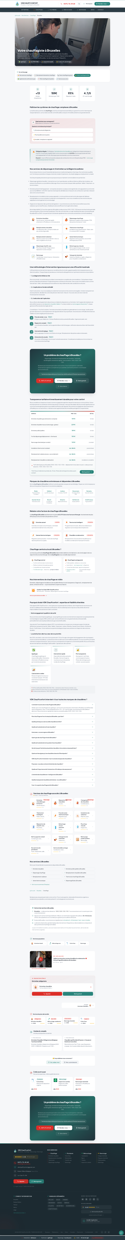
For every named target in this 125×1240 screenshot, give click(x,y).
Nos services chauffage (25, 75)
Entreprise (25, 9)
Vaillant (51, 1199)
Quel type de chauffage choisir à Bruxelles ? (44, 737)
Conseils (72, 1232)
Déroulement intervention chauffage (45, 75)
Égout (83, 1158)
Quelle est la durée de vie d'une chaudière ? (44, 727)
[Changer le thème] (79, 3)
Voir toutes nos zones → (20, 1212)
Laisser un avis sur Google (95, 1215)
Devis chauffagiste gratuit (65, 75)
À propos (47, 1232)
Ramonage (82, 9)
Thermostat (51, 1160)
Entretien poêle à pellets (71, 570)
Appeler (48, 994)
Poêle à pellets (101, 1160)
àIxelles (88, 920)
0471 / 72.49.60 (46, 380)
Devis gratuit (82, 380)
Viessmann (51, 1202)
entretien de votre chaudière (63, 151)
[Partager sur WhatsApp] (90, 1199)
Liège (15, 1210)
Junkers (65, 1199)
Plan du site (80, 1232)
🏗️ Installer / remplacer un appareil (42, 139)
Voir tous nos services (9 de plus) (40, 884)
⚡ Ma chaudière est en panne (41, 135)
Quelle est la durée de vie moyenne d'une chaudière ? (46, 743)
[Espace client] (102, 1232)
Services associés (62, 79)
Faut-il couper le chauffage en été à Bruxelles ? (45, 785)
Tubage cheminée (102, 1156)
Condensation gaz (38, 569)
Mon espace (89, 3)
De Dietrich (60, 1205)
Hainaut (15, 1204)
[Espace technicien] (105, 1232)
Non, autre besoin (71, 1062)
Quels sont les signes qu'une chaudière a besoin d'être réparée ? (50, 753)
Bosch (60, 1202)
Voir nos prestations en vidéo (37, 595)
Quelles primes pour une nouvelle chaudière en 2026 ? (47, 721)
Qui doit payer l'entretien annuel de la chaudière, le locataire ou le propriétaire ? (54, 748)
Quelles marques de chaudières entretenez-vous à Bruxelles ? (49, 780)
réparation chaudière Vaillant (52, 304)
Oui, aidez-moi (54, 1062)
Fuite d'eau (68, 1156)
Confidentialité (89, 1232)
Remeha (66, 1202)
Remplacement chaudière (55, 1158)
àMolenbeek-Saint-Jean (77, 920)
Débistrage (101, 1162)
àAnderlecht (66, 920)
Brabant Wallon (17, 1202)
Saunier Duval (70, 1205)
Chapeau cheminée (103, 1158)
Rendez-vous (102, 4)
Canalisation (84, 1156)
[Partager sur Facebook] (86, 1199)
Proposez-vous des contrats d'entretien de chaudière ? (47, 764)
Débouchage (68, 9)
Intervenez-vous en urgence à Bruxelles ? (43, 732)
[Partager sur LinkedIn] (93, 1199)
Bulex (58, 1199)
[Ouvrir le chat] (121, 1232)
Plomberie (53, 9)
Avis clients (63, 386)
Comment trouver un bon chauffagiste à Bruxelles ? (46, 704)
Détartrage (67, 1162)
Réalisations (55, 1232)
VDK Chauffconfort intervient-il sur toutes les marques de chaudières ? (52, 758)
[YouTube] (82, 1199)
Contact (101, 9)
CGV (96, 1232)
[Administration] (108, 1232)
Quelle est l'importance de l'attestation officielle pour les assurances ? (52, 769)
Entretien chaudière (53, 1156)
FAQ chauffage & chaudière (46, 79)
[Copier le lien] (97, 1199)
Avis (62, 1232)
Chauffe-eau (68, 1160)
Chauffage (39, 9)
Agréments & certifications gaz (26, 79)
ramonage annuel (78, 565)
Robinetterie (68, 1158)
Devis (92, 9)
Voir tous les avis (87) (97, 1211)
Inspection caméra (86, 1162)
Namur (15, 1207)
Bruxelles (16, 1199)
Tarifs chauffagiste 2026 (82, 75)
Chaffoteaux (52, 1209)
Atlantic (51, 1205)
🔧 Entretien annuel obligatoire (41, 130)
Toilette (83, 1160)
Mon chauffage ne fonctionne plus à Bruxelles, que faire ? (48, 716)
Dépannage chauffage (54, 1162)
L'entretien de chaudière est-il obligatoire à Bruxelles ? (47, 774)
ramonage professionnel (80, 304)
